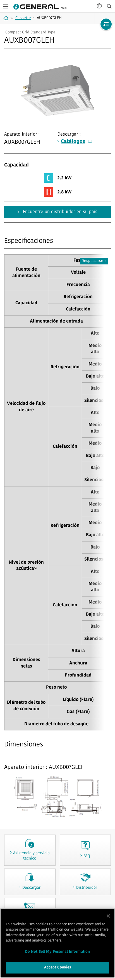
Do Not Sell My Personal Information (57, 952)
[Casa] (6, 18)
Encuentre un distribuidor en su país (59, 212)
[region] (57, 943)
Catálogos (73, 141)
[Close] (108, 916)
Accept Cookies (57, 967)
